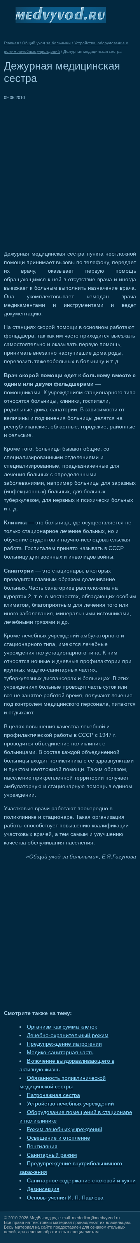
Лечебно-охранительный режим (67, 1035)
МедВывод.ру (43, 1217)
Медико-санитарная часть (60, 1052)
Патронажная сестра (53, 1095)
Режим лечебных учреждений (64, 1129)
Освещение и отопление (58, 1138)
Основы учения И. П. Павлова (65, 1198)
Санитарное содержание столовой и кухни (81, 1181)
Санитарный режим (52, 1155)
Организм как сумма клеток (62, 1027)
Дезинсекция (43, 1189)
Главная (11, 43)
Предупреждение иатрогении (64, 1044)
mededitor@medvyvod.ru (96, 1217)
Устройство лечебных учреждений (70, 1104)
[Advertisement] (70, 172)
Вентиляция (42, 1146)
